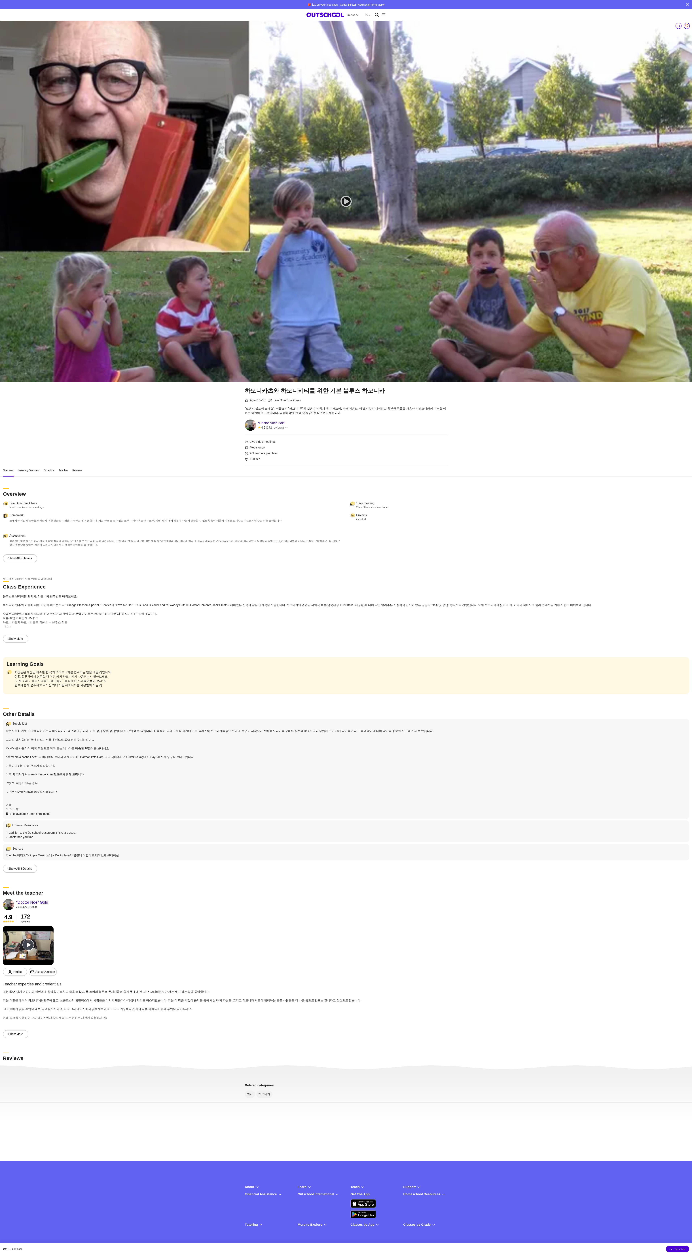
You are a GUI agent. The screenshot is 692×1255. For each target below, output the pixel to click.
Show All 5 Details (20, 558)
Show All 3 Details (20, 868)
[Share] (679, 26)
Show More (15, 638)
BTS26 (352, 4)
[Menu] (384, 15)
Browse (351, 14)
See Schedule (677, 1249)
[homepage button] (325, 14)
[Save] (687, 26)
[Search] (377, 15)
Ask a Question (45, 971)
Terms (374, 4)
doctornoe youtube (21, 837)
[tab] (8, 470)
